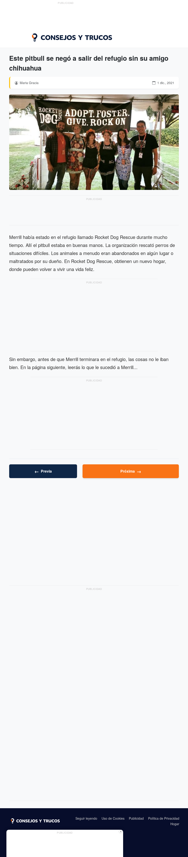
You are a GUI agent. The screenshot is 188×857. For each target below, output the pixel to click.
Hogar (174, 823)
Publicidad (136, 818)
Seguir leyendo (86, 818)
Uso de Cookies (113, 818)
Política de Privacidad (163, 818)
